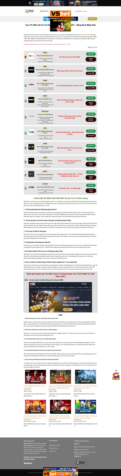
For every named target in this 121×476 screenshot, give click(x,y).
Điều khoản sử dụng (29, 459)
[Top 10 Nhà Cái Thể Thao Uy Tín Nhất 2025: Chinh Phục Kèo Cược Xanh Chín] (60, 407)
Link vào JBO (91, 135)
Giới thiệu (26, 457)
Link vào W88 (90, 73)
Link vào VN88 (91, 88)
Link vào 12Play (91, 190)
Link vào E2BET (91, 177)
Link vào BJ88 (90, 150)
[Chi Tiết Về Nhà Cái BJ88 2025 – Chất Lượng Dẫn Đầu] (35, 377)
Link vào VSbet (91, 59)
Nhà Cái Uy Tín (44, 11)
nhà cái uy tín (87, 34)
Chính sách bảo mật (40, 457)
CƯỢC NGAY (91, 54)
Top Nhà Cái (52, 451)
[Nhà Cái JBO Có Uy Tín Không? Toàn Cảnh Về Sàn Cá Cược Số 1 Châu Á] (85, 377)
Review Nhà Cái (53, 448)
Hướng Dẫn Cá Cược (81, 11)
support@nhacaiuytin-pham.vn (86, 447)
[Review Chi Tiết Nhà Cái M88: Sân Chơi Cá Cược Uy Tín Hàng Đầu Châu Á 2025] (60, 377)
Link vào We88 (91, 103)
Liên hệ (32, 457)
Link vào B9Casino (91, 119)
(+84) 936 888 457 (84, 449)
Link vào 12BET (91, 164)
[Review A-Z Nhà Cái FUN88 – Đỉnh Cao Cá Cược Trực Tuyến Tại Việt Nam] (85, 407)
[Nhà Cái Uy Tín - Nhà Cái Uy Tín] (30, 11)
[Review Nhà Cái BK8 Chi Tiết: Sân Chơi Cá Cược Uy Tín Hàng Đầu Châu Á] (35, 407)
